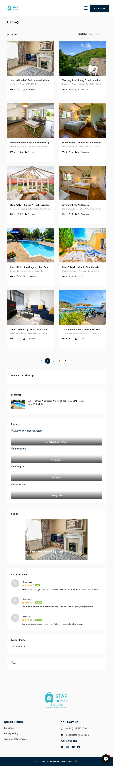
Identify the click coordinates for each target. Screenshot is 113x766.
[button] (105, 758)
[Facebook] (62, 747)
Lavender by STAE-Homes (75, 205)
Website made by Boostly (63, 761)
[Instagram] (67, 747)
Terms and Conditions (15, 739)
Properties (9, 728)
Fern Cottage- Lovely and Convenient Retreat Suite (82, 142)
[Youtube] (73, 747)
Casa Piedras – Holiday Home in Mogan (82, 329)
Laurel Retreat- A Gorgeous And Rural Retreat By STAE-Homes (30, 267)
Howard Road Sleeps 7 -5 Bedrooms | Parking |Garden (30, 142)
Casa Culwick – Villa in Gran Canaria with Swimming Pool (82, 267)
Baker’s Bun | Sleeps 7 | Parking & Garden (30, 205)
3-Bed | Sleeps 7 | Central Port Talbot (29, 329)
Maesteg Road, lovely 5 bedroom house (82, 80)
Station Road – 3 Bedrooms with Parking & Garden (30, 80)
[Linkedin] (78, 747)
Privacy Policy (11, 733)
